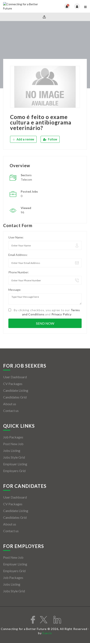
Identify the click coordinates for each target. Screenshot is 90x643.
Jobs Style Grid (14, 457)
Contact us (11, 411)
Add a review (25, 139)
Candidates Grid (15, 397)
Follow (52, 139)
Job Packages (13, 437)
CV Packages (12, 384)
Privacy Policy (61, 314)
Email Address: (18, 255)
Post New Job (13, 444)
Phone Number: (18, 272)
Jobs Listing (11, 450)
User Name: (16, 237)
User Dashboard (15, 377)
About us (9, 404)
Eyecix (47, 633)
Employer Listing (15, 464)
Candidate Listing (15, 390)
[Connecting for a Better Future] (24, 6)
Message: (14, 289)
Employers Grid (14, 471)
